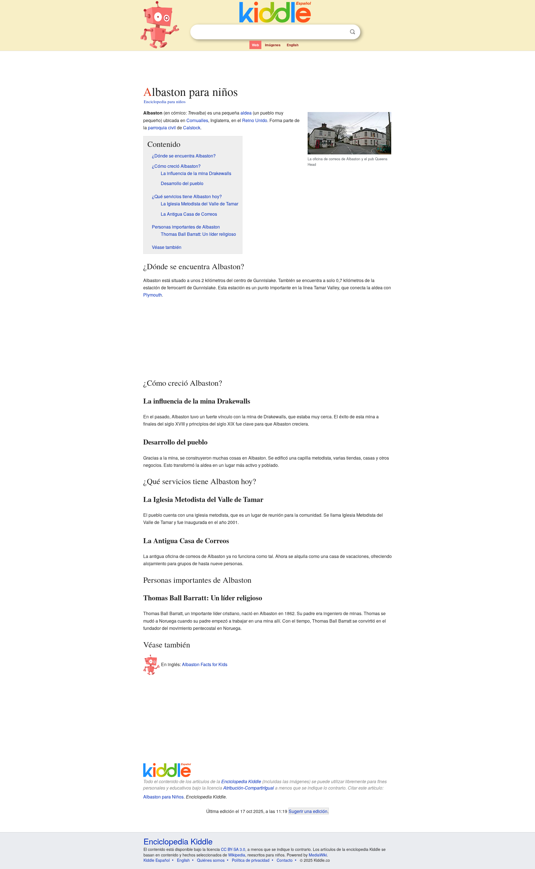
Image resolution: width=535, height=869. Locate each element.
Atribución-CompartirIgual (248, 788)
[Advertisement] (267, 66)
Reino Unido (254, 120)
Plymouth (152, 295)
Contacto (285, 860)
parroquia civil (162, 127)
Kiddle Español (157, 860)
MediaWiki (318, 855)
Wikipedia (236, 855)
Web (255, 44)
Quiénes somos (211, 860)
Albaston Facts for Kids (204, 664)
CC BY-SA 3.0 (233, 849)
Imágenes (273, 44)
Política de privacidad (250, 860)
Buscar (352, 32)
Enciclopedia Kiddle (241, 781)
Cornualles (197, 120)
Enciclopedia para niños (165, 101)
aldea (246, 113)
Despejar (341, 32)
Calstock (191, 127)
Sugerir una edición (308, 811)
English (292, 44)
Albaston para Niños (163, 796)
